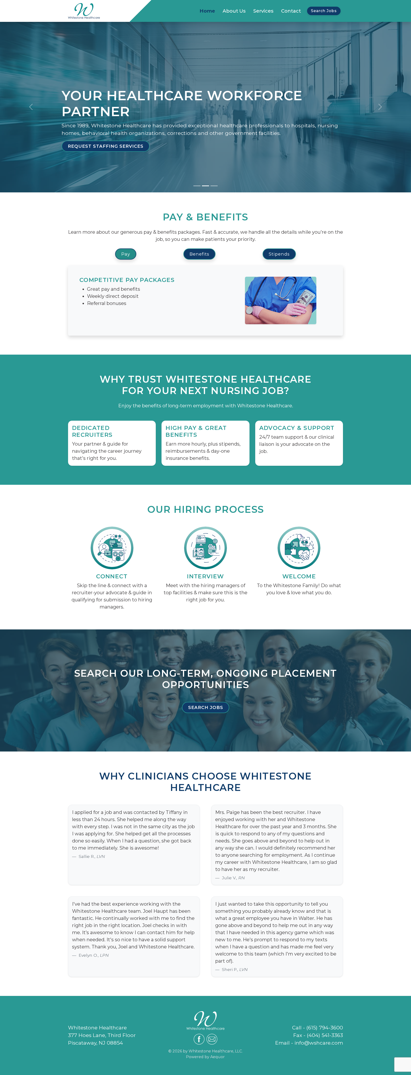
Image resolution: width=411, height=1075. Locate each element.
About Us (234, 11)
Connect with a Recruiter (271, 146)
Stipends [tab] (279, 254)
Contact (291, 11)
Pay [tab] (125, 254)
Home (207, 11)
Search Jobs (324, 11)
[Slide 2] (205, 186)
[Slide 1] (197, 186)
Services (263, 11)
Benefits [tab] (199, 254)
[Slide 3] (214, 186)
